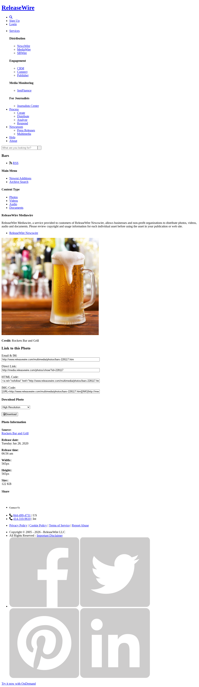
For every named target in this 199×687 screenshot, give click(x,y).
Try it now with (19, 683)
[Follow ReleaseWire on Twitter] (115, 606)
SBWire (22, 53)
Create (21, 112)
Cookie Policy (38, 525)
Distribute (23, 116)
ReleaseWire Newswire (23, 233)
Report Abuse (80, 525)
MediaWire (24, 49)
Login (13, 24)
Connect (22, 71)
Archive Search (18, 181)
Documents (16, 207)
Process (14, 109)
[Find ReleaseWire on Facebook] (44, 606)
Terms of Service (59, 525)
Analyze (22, 119)
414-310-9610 (22, 518)
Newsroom (16, 126)
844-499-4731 (22, 515)
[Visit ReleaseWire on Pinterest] (44, 677)
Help (12, 137)
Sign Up (14, 20)
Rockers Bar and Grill (15, 433)
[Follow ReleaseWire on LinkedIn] (115, 677)
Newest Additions (20, 178)
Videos (13, 200)
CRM (20, 68)
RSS (15, 163)
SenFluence (24, 90)
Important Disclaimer (50, 535)
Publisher (23, 75)
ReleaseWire (18, 7)
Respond (22, 123)
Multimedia (24, 133)
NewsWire (23, 46)
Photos (13, 197)
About (13, 140)
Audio (13, 204)
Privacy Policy (18, 525)
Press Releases (26, 130)
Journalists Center (28, 105)
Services (14, 30)
